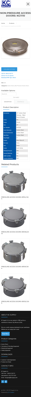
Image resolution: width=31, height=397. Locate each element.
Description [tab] (7, 101)
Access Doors (10, 85)
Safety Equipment (5, 350)
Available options (9, 69)
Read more (15, 181)
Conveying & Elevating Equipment (10, 346)
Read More (5, 333)
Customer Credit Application (8, 360)
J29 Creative (11, 392)
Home (3, 23)
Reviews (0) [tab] (20, 101)
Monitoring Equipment (7, 348)
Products (11, 23)
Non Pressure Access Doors (22, 85)
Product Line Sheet (6, 362)
